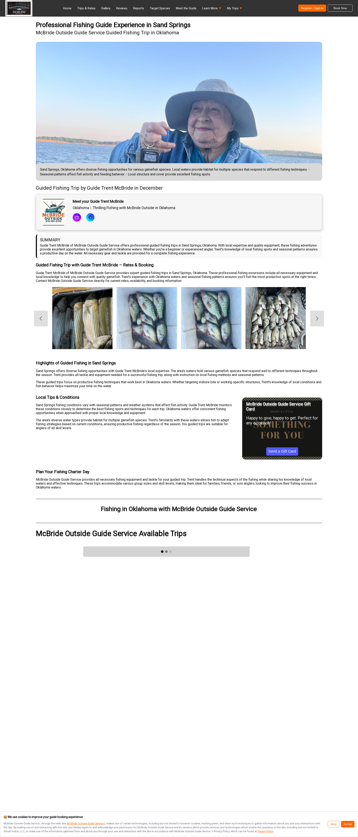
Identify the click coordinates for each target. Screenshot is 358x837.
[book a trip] (77, 217)
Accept (347, 824)
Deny (333, 824)
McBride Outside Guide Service (86, 823)
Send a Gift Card (282, 451)
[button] (211, 9)
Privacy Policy (265, 831)
